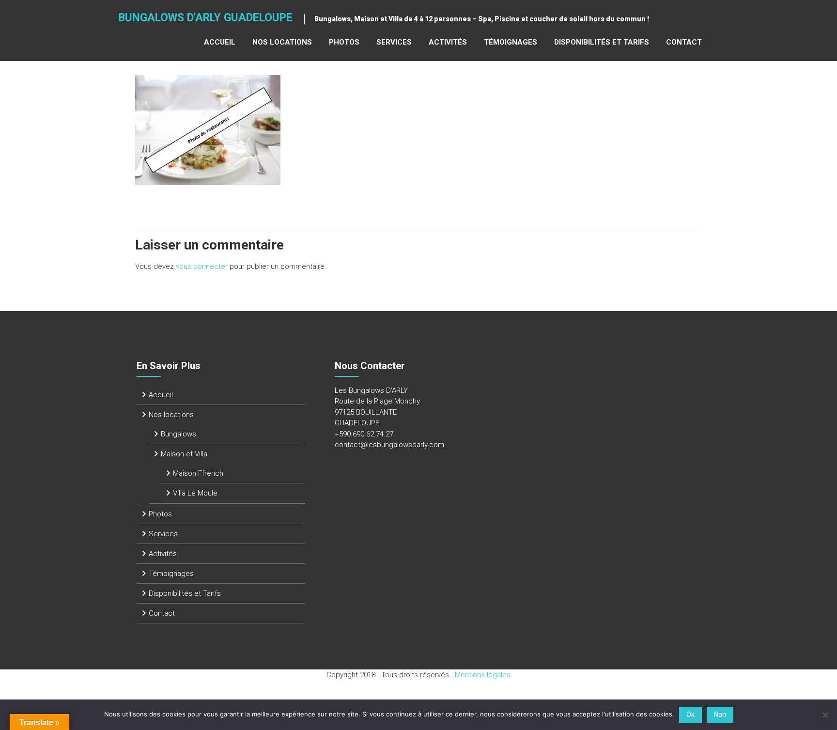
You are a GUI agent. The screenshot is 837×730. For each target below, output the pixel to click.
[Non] (825, 715)
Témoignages (510, 42)
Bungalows (178, 434)
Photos (344, 42)
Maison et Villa (184, 454)
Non (720, 714)
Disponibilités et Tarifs (601, 42)
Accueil (219, 42)
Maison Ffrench (198, 473)
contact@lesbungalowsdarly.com (389, 444)
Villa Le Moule (195, 493)
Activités (448, 42)
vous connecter (202, 266)
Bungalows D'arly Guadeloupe (205, 17)
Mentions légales (483, 674)
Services (394, 42)
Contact (684, 42)
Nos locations (282, 42)
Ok (690, 714)
